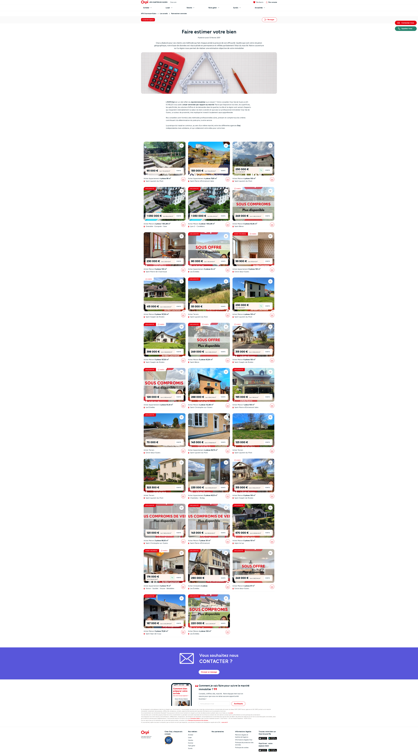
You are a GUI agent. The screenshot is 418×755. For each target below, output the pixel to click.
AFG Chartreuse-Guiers (158, 2)
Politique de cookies (242, 747)
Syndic (190, 748)
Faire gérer (191, 746)
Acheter (190, 735)
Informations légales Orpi (243, 740)
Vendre (190, 740)
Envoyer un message (209, 672)
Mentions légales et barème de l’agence (241, 736)
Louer (190, 737)
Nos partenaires (218, 732)
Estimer (190, 743)
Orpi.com (173, 2)
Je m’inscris (238, 704)
